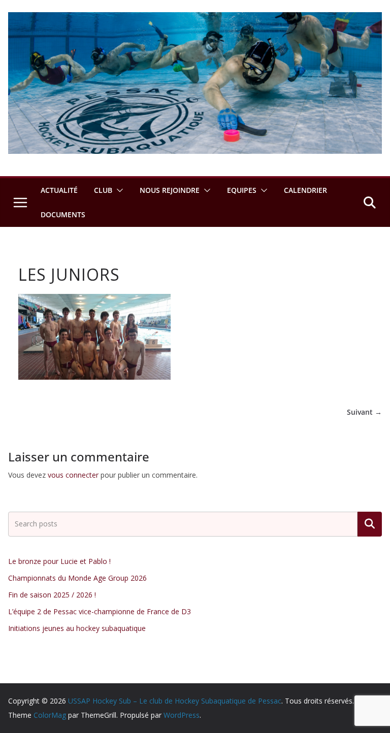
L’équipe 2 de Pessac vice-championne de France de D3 (99, 611)
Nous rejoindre (170, 190)
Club (103, 190)
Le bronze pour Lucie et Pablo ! (59, 561)
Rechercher (370, 523)
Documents (63, 214)
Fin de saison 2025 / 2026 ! (52, 594)
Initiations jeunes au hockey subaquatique (77, 628)
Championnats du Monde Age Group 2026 (77, 578)
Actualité (59, 190)
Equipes (241, 190)
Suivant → (364, 412)
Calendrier (305, 190)
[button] (117, 190)
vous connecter (73, 475)
